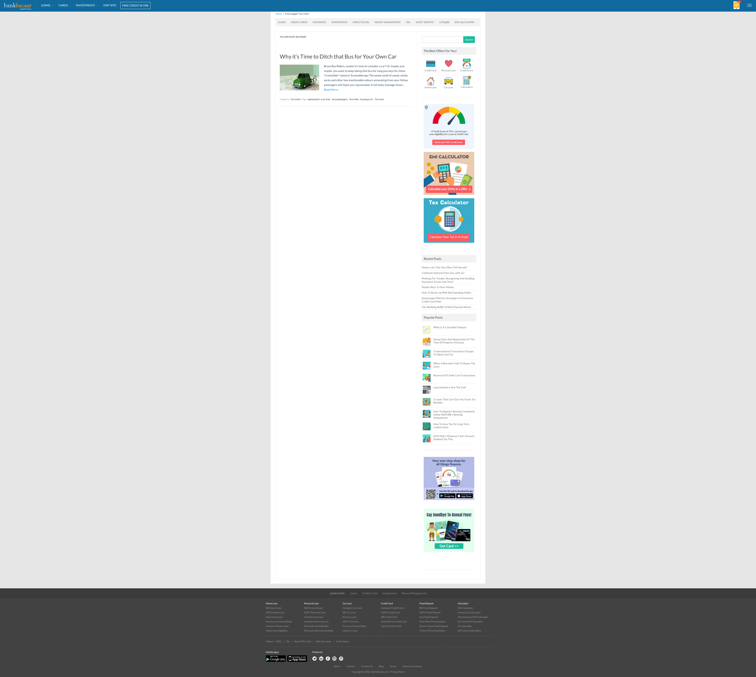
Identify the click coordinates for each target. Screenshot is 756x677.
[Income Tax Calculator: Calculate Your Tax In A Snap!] (449, 243)
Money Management (387, 22)
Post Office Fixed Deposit (432, 621)
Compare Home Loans (277, 626)
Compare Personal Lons (316, 621)
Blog (381, 666)
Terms (393, 666)
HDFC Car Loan (351, 621)
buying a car (366, 99)
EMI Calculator (464, 22)
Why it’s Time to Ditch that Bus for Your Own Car (338, 56)
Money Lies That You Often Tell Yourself (444, 267)
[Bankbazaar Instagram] (334, 658)
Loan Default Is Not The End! (449, 387)
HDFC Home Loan (275, 612)
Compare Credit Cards (392, 607)
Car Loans (296, 99)
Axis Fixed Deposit (428, 617)
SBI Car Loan (349, 612)
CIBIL (279, 641)
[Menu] (749, 5)
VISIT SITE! (110, 5)
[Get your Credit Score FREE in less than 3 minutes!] (449, 149)
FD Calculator (465, 626)
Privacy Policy (397, 671)
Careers (351, 666)
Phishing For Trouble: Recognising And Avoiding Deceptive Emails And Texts (448, 280)
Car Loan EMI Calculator (470, 621)
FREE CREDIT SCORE (135, 5)
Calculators (467, 87)
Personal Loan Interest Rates (318, 630)
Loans (45, 5)
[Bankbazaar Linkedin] (321, 658)
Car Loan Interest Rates (354, 626)
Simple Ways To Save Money (438, 287)
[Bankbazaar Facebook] (328, 658)
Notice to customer (412, 666)
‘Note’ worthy (425, 22)
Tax (408, 22)
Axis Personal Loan (313, 617)
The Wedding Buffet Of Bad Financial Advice (446, 307)
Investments (85, 5)
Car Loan (379, 99)
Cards (63, 5)
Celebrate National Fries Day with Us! (443, 272)
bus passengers (340, 99)
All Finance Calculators (469, 630)
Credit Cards (299, 22)
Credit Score (361, 22)
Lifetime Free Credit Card (394, 621)
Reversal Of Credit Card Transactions (454, 375)
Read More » (331, 89)
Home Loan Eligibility (276, 630)
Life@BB (444, 22)
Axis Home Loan (274, 617)
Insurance (319, 22)
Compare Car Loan (352, 607)
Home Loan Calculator (469, 612)
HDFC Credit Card (390, 612)
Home (279, 13)
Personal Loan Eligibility (316, 626)
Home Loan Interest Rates (279, 621)
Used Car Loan (350, 630)
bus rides (354, 99)
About (337, 666)
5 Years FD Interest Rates (432, 630)
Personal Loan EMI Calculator (473, 617)
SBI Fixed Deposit (428, 607)
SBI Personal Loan (313, 607)
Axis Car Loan (350, 617)
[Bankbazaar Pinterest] (341, 658)
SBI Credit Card (389, 617)
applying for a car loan (319, 99)
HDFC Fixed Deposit (429, 612)
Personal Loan (448, 70)
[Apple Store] (296, 660)
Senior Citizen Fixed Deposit (433, 626)
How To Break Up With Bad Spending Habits (446, 292)
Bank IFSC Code (303, 641)
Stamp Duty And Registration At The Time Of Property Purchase (454, 341)
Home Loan (430, 87)
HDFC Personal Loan (315, 612)
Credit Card (430, 70)
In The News (342, 641)
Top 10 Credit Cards (391, 626)
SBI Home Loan (274, 607)
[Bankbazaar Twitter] (314, 658)
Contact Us (366, 666)
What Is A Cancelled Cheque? (449, 327)
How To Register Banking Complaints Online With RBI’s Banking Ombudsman (454, 414)
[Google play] (276, 660)
